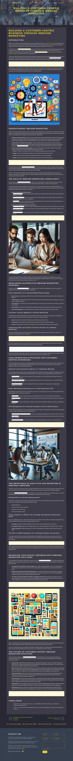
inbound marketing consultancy (24, 49)
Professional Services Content (54, 718)
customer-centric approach (49, 43)
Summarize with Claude (46, 724)
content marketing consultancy (41, 52)
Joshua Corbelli (16, 2)
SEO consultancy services (53, 52)
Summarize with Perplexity (14, 724)
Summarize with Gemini (60, 724)
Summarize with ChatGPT (30, 724)
